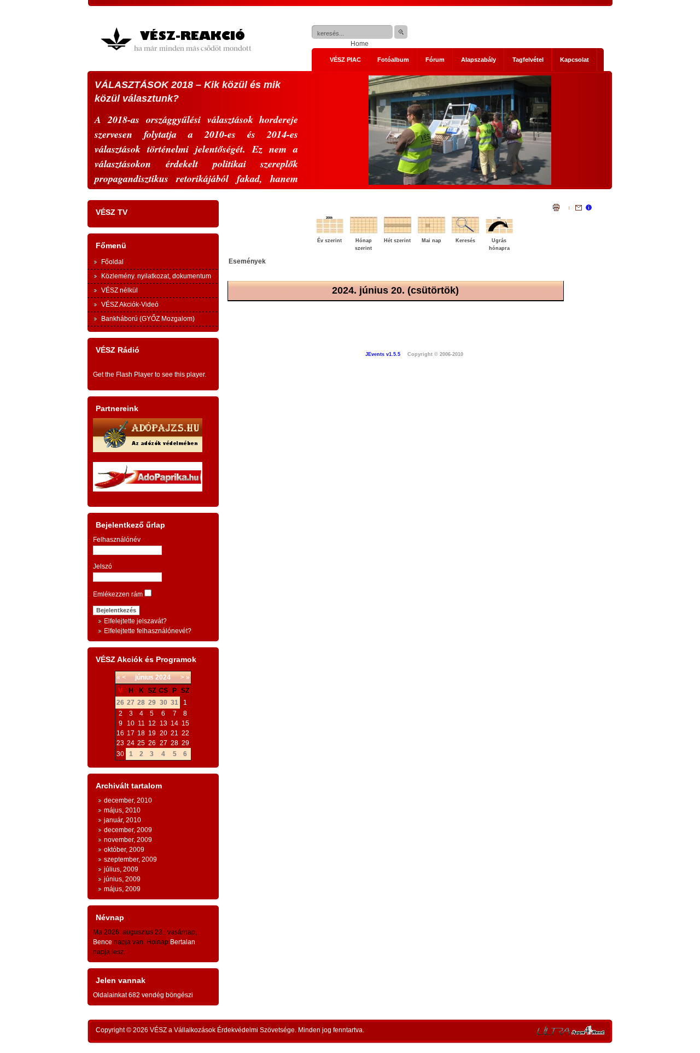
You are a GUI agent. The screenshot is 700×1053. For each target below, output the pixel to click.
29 (185, 743)
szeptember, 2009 (130, 859)
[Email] (575, 208)
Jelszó (102, 566)
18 (141, 733)
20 (163, 733)
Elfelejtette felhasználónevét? (147, 631)
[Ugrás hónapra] (501, 232)
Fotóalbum (393, 59)
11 (141, 723)
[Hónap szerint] (365, 232)
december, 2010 (128, 800)
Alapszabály (478, 59)
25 (141, 743)
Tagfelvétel (528, 59)
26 (152, 743)
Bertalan (182, 942)
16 (120, 733)
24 (131, 743)
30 (120, 754)
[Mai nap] (433, 232)
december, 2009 (128, 830)
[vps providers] (553, 1033)
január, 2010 (122, 820)
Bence (102, 942)
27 (163, 743)
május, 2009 (122, 889)
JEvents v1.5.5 (383, 354)
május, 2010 (122, 810)
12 (152, 723)
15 (185, 723)
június (144, 677)
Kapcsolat (574, 59)
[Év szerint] (331, 232)
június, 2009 (122, 879)
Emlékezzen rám (118, 594)
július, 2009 (121, 869)
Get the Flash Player (123, 374)
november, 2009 (128, 840)
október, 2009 (124, 849)
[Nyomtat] (556, 208)
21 (174, 733)
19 (152, 733)
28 (174, 743)
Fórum (435, 59)
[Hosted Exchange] (587, 1033)
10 (131, 723)
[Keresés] (467, 232)
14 (174, 723)
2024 (163, 677)
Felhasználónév (117, 539)
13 (163, 723)
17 (131, 733)
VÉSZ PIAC (345, 59)
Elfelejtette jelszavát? (135, 621)
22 (185, 733)
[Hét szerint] (399, 232)
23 (120, 743)
